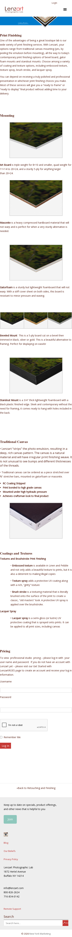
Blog (6, 842)
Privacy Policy (11, 859)
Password (5, 697)
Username (6, 681)
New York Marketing (40, 933)
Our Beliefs (10, 851)
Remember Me (12, 737)
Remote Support (12, 908)
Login (54, 2)
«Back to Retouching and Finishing (36, 788)
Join (10, 819)
